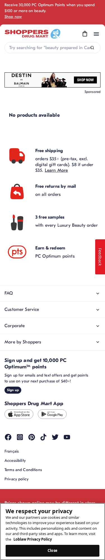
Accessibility (15, 460)
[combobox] (52, 47)
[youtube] (67, 437)
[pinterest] (31, 437)
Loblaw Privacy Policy (32, 539)
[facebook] (8, 437)
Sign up (13, 390)
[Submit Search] (92, 48)
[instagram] (20, 437)
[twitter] (55, 437)
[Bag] (84, 33)
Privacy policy (16, 479)
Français (11, 451)
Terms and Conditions (23, 469)
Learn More (56, 170)
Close (52, 550)
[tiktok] (43, 437)
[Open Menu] (96, 33)
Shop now (13, 16)
